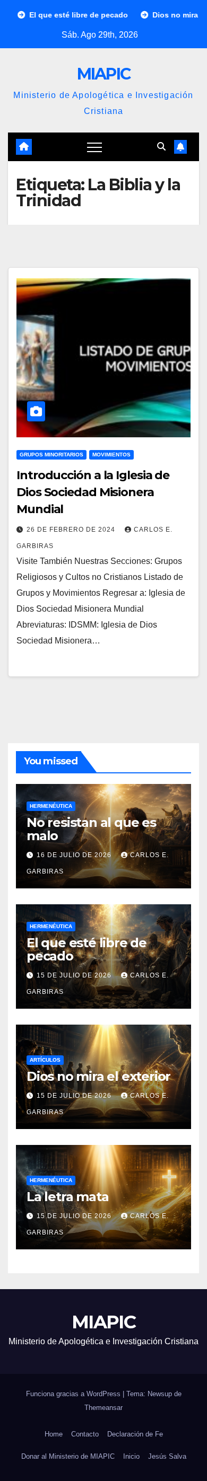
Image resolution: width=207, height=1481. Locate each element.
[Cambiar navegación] (94, 147)
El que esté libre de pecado (86, 949)
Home (54, 1434)
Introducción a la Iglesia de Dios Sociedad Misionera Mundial (92, 492)
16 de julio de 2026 (75, 855)
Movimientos (111, 454)
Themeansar (103, 1408)
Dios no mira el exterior (98, 1076)
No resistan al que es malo (91, 829)
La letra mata (67, 1196)
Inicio (131, 1456)
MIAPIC (104, 74)
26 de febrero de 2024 (72, 529)
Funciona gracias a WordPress (74, 1394)
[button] (161, 146)
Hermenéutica (51, 806)
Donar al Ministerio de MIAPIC (68, 1456)
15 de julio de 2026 (75, 975)
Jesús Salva (167, 1456)
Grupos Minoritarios (51, 454)
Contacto (85, 1434)
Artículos (45, 1060)
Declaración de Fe (135, 1434)
